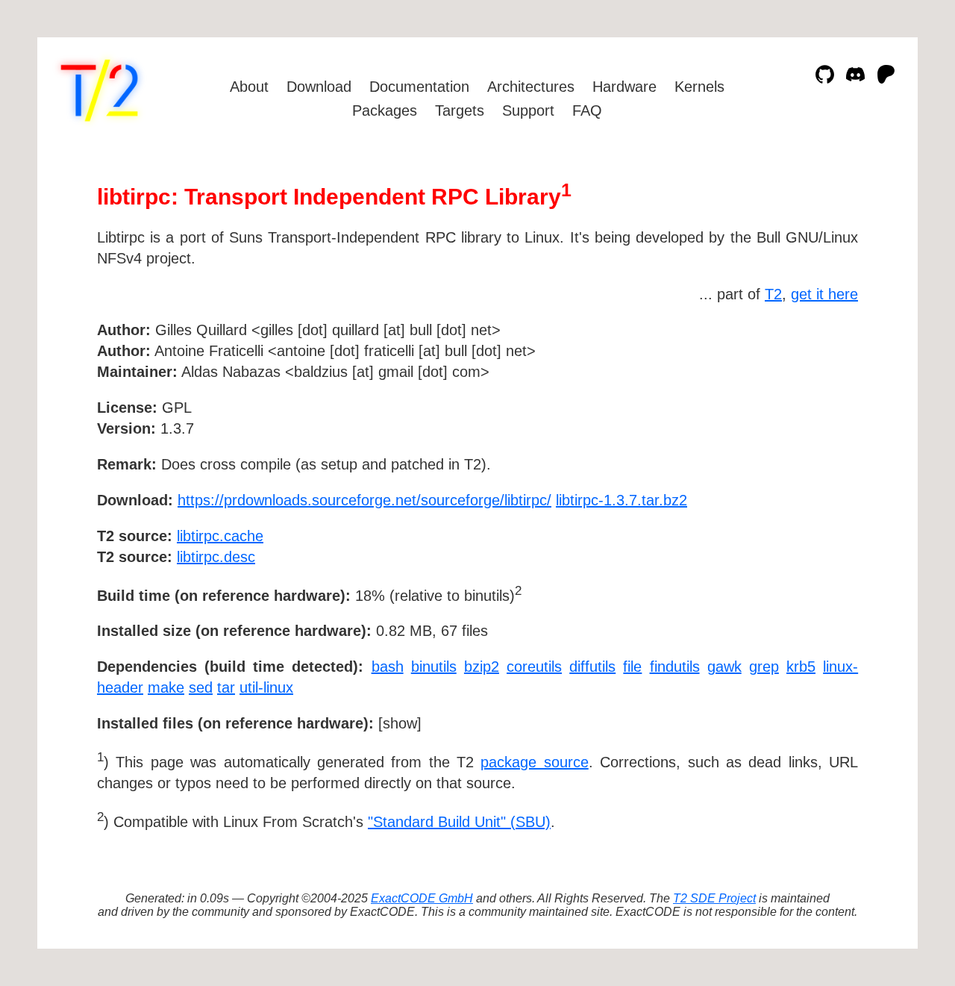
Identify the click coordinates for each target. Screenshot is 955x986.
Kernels (699, 86)
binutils (434, 666)
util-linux (266, 687)
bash (388, 666)
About (249, 86)
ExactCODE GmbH (422, 898)
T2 (773, 294)
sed (201, 687)
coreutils (534, 666)
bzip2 (481, 666)
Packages (384, 110)
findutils (675, 666)
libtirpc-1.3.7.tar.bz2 (621, 500)
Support (528, 110)
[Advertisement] (813, 416)
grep (764, 666)
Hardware (624, 86)
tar (226, 687)
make (166, 687)
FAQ (587, 110)
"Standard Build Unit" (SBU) (459, 822)
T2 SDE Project (714, 898)
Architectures (530, 86)
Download (318, 86)
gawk (724, 666)
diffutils (592, 666)
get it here (824, 294)
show (400, 723)
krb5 (800, 666)
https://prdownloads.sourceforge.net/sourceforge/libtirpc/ (364, 500)
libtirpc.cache (220, 536)
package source (534, 762)
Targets (459, 110)
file (632, 666)
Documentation (419, 86)
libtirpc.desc (216, 557)
